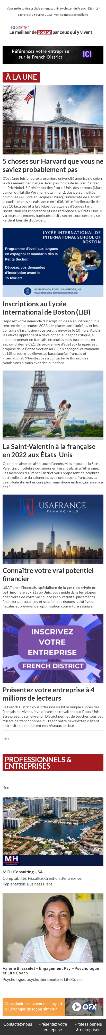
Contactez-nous (17, 1024)
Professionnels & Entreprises (38, 762)
